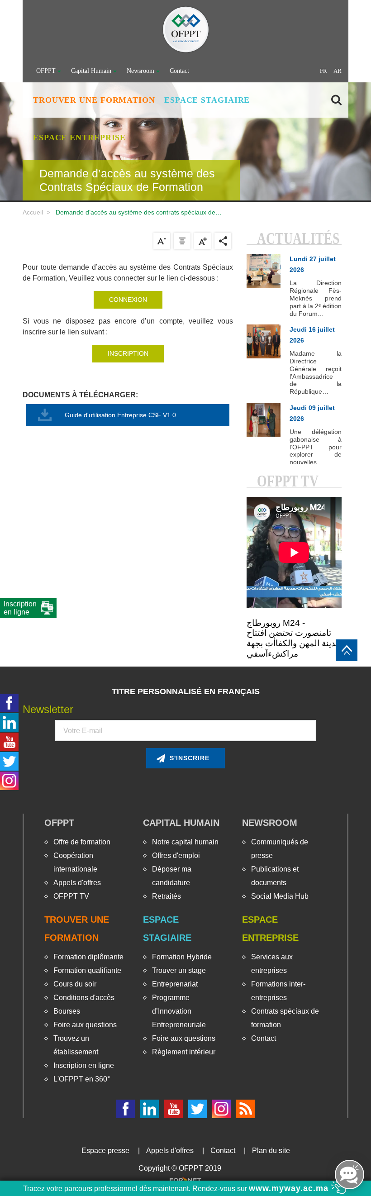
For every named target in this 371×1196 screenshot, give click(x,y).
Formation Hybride (182, 957)
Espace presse (105, 1150)
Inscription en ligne (83, 1065)
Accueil (33, 212)
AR (337, 70)
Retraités (166, 896)
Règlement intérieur (183, 1052)
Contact (179, 70)
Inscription (128, 353)
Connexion (128, 299)
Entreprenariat (175, 984)
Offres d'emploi (176, 855)
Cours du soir (74, 984)
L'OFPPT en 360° (81, 1079)
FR (323, 70)
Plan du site (271, 1150)
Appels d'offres (77, 882)
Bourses (66, 1011)
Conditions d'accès (83, 997)
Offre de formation (81, 842)
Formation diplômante (88, 957)
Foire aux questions (85, 1025)
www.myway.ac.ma (290, 1188)
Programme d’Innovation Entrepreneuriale (179, 1011)
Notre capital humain (185, 842)
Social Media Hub (280, 896)
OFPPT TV (71, 896)
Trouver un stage (179, 970)
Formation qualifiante (87, 970)
